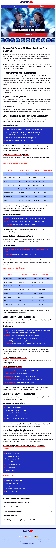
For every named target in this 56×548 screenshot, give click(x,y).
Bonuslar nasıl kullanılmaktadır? (11, 507)
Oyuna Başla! (28, 35)
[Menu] (54, 2)
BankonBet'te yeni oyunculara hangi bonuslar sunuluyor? (16, 502)
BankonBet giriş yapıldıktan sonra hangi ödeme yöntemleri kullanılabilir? (19, 520)
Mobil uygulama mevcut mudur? (11, 515)
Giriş (14, 6)
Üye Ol (42, 6)
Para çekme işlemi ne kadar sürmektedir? (13, 511)
